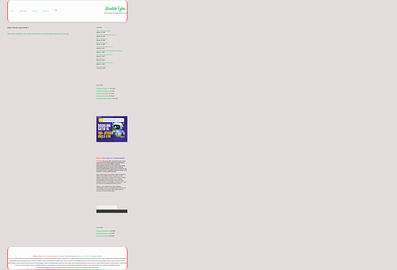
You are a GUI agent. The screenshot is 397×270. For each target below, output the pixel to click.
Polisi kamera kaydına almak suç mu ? (106, 34)
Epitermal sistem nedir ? (102, 93)
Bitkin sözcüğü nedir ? (102, 38)
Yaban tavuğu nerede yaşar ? (103, 30)
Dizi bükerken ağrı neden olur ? (104, 54)
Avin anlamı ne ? (100, 58)
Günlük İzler (115, 9)
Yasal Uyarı (35, 11)
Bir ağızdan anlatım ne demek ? (104, 98)
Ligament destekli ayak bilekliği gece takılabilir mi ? (109, 50)
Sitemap (66, 34)
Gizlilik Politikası (23, 11)
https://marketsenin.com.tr (36, 34)
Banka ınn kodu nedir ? (102, 42)
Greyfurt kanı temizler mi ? (103, 88)
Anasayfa (12, 11)
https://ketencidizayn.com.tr (54, 34)
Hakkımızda (46, 11)
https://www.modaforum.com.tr (17, 34)
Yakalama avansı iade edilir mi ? (104, 46)
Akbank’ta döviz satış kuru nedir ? (105, 62)
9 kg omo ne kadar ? (101, 66)
